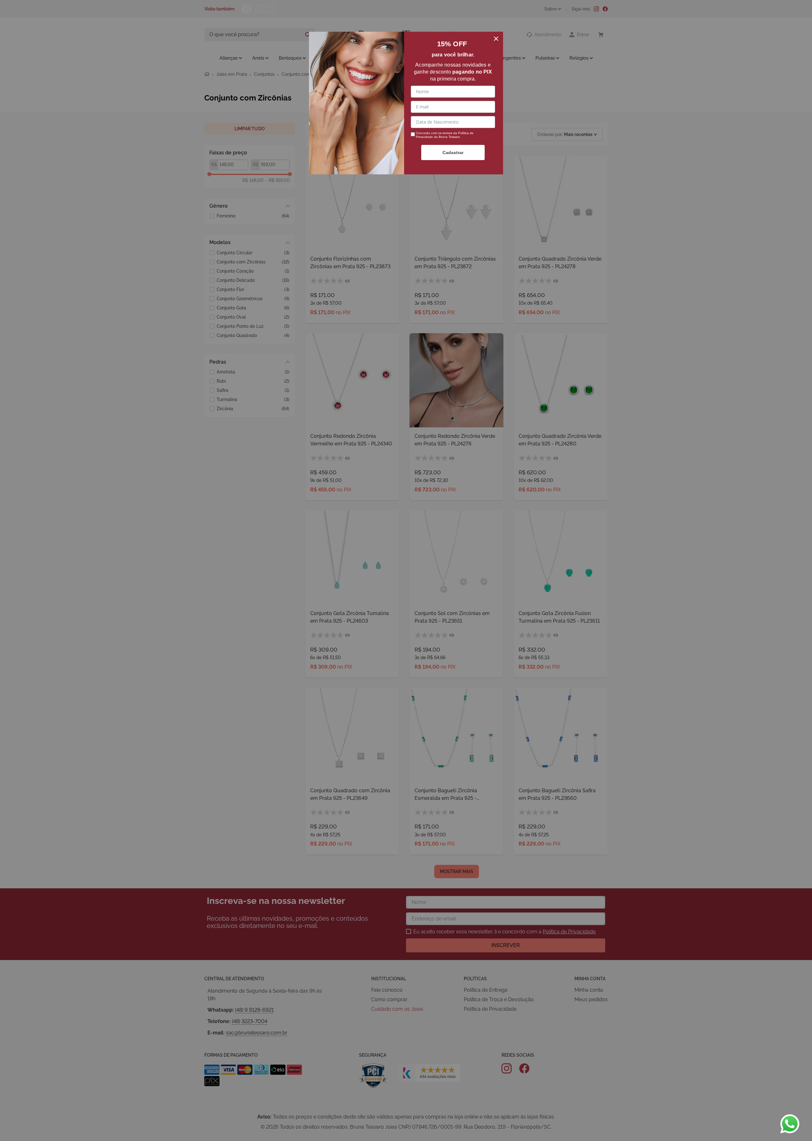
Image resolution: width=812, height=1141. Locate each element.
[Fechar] (496, 38)
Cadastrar (452, 152)
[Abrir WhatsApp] (789, 1123)
